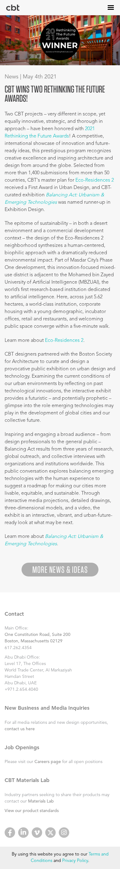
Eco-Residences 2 (94, 180)
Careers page (47, 762)
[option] (60, 40)
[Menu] (111, 7)
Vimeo (37, 832)
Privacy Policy (75, 861)
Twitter (50, 832)
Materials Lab (41, 801)
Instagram (64, 832)
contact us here (20, 729)
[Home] (12, 8)
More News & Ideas (60, 569)
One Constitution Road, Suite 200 (37, 635)
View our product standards (32, 811)
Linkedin (23, 832)
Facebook (10, 832)
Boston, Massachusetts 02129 (33, 641)
